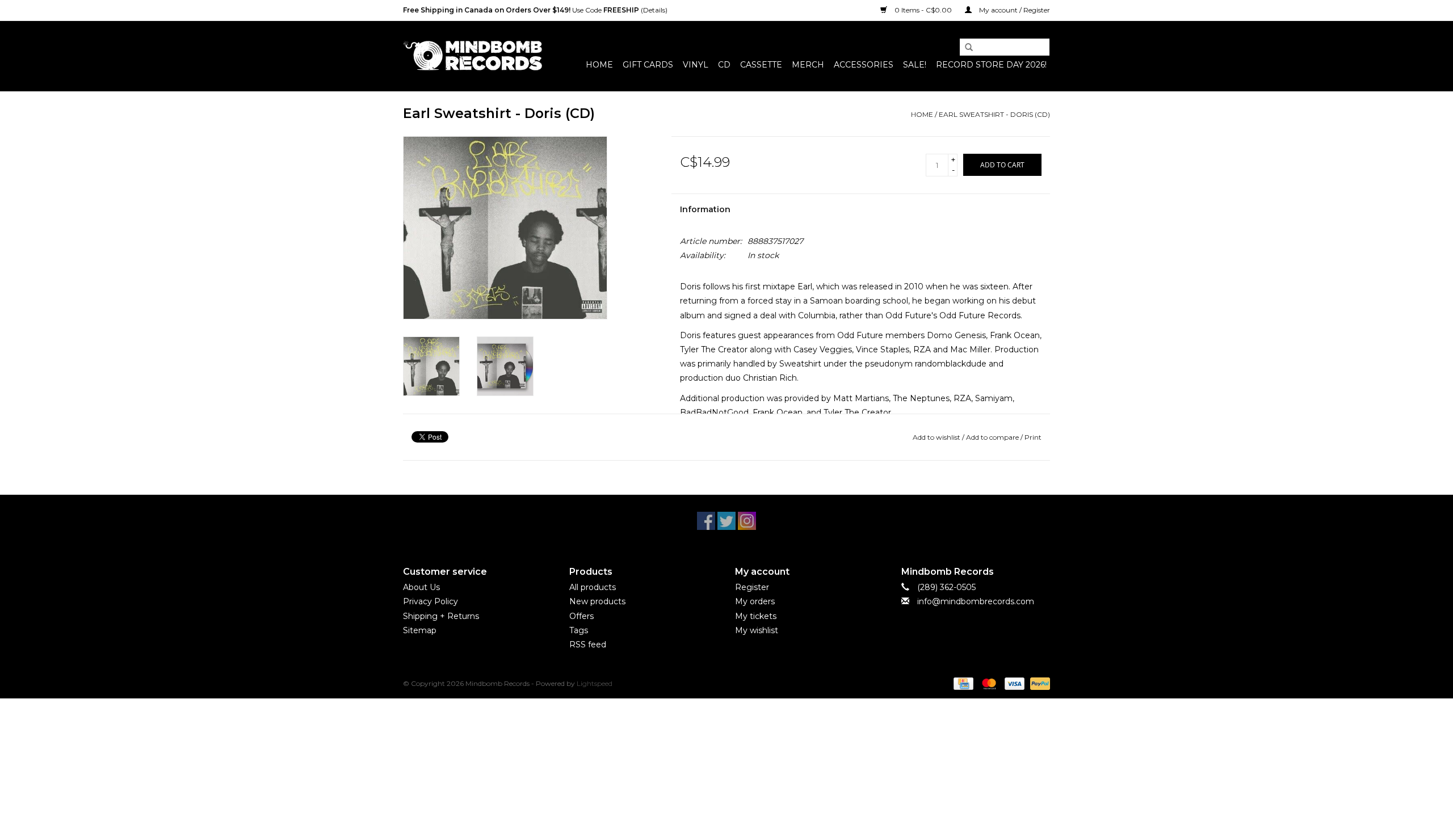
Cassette (761, 65)
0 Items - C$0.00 (923, 10)
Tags (578, 630)
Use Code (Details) (535, 10)
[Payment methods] (962, 683)
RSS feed (587, 644)
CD (724, 65)
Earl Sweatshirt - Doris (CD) (994, 114)
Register (752, 587)
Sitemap (419, 630)
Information (705, 209)
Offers (581, 616)
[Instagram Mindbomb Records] (747, 521)
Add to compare (993, 437)
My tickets (755, 616)
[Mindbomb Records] (472, 55)
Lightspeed (594, 683)
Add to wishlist (936, 437)
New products (597, 601)
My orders (755, 601)
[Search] (965, 47)
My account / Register (1013, 10)
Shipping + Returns (441, 616)
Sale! (914, 65)
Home (599, 65)
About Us (421, 587)
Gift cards (648, 65)
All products (592, 587)
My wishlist (756, 630)
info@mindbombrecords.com (975, 601)
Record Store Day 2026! (991, 65)
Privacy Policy (430, 601)
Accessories (863, 65)
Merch (808, 65)
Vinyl (695, 65)
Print (1033, 437)
